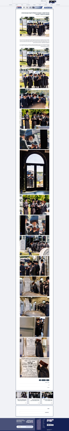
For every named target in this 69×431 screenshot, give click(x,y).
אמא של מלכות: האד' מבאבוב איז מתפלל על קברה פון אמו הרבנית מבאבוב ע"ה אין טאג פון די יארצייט (21, 400)
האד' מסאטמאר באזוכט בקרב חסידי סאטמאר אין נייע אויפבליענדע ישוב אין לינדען (47, 400)
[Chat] (47, 425)
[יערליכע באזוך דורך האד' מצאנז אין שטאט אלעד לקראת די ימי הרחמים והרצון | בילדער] (34, 395)
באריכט (46, 382)
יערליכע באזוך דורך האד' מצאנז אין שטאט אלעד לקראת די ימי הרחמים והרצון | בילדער (34, 400)
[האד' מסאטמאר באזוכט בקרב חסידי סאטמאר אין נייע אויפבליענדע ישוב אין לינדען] (47, 395)
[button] (43, 426)
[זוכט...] (37, 2)
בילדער (48, 382)
